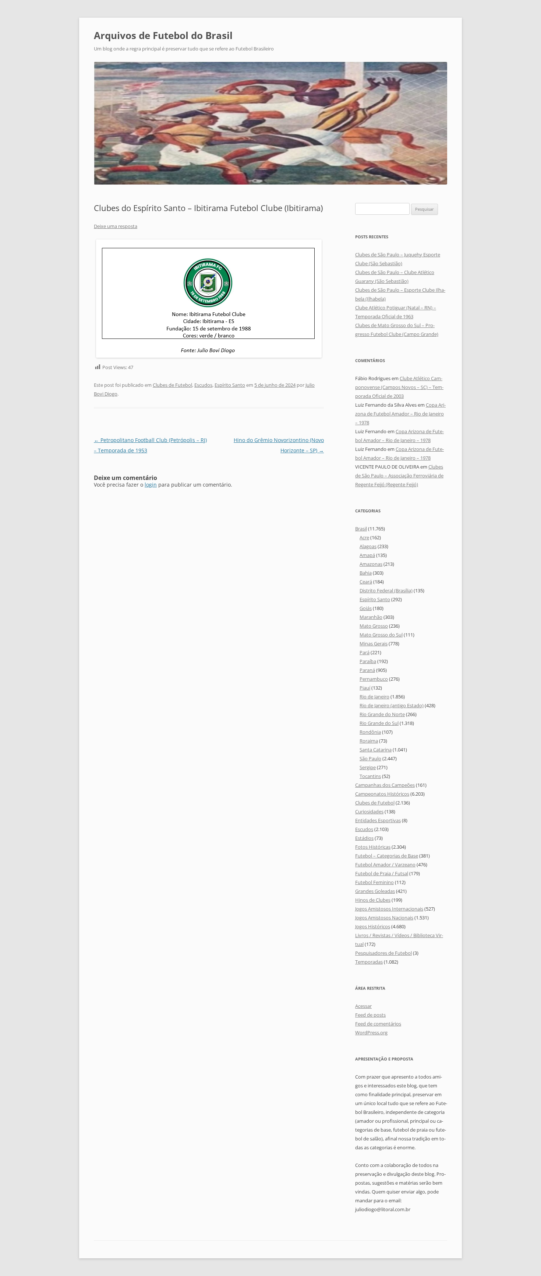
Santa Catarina (376, 749)
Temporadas (369, 961)
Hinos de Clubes (372, 900)
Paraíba (368, 661)
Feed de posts (370, 1015)
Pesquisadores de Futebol (383, 953)
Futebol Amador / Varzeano (385, 864)
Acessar (363, 1006)
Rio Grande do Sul (379, 723)
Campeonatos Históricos (382, 794)
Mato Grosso (374, 626)
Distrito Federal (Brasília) (386, 590)
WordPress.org (371, 1032)
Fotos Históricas (372, 847)
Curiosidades (369, 811)
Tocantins (370, 776)
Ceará (366, 581)
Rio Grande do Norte (382, 714)
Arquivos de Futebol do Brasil (163, 35)
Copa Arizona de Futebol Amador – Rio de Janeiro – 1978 (400, 414)
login (151, 484)
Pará (364, 652)
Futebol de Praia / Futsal (381, 873)
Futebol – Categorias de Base (386, 855)
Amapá (367, 555)
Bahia (366, 572)
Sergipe (368, 767)
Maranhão (371, 617)
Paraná (367, 670)
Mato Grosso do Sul (381, 634)
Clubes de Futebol (172, 385)
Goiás (366, 608)
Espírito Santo (230, 385)
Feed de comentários (378, 1023)
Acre (364, 537)
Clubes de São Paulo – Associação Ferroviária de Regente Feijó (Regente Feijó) (399, 475)
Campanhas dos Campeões (385, 785)
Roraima (369, 740)
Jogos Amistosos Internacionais (389, 908)
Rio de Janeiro (374, 696)
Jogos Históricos (372, 926)
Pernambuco (374, 679)
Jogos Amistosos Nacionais (384, 917)
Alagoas (368, 546)
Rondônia (370, 732)
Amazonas (371, 564)
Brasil (361, 528)
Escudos (203, 385)
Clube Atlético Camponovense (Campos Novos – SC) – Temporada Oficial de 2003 (399, 387)
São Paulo (370, 758)
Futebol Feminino (374, 882)
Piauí (365, 687)
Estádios (364, 838)
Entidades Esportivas (378, 820)
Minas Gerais (374, 643)
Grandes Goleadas (375, 891)
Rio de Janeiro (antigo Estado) (392, 705)
